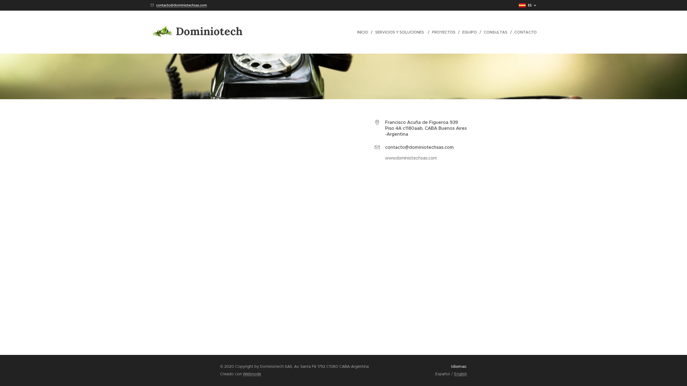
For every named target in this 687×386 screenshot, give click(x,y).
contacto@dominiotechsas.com (181, 5)
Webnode (252, 374)
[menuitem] (364, 32)
